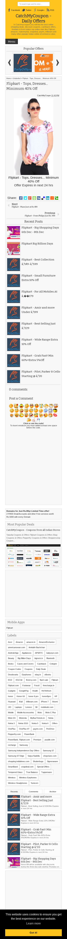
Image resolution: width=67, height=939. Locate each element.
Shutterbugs (38, 761)
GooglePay (24, 691)
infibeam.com (32, 702)
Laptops (18, 707)
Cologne (53, 664)
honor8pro (46, 696)
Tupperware (46, 772)
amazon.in (30, 642)
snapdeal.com (27, 767)
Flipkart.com (13, 685)
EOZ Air (19, 680)
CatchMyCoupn (44, 95)
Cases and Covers (25, 664)
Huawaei (12, 702)
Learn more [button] (33, 923)
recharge (12, 745)
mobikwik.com (47, 707)
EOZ (10, 680)
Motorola (23, 718)
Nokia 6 (45, 723)
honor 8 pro (33, 696)
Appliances (26, 653)
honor (10, 696)
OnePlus (12, 729)
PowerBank (29, 734)
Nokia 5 (35, 723)
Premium (37, 740)
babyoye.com (52, 653)
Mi (36, 707)
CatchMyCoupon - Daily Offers (33, 18)
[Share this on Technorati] (56, 198)
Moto (40, 712)
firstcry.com (31, 680)
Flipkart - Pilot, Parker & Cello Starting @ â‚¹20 (39, 857)
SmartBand (13, 767)
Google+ (40, 10)
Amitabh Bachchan (37, 647)
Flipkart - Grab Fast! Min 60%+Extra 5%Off (36, 843)
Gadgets (12, 691)
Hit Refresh (46, 691)
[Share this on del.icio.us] (43, 198)
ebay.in (38, 675)
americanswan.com (16, 647)
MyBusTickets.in (37, 718)
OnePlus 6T (24, 729)
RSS (52, 10)
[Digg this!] (38, 198)
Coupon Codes (14, 669)
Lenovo (28, 707)
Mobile (11, 712)
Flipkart (9, 628)
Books (11, 664)
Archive (52, 792)
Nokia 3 (11, 723)
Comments (33, 792)
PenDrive (50, 729)
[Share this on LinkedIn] (47, 198)
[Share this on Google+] (29, 198)
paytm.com (38, 729)
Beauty (11, 658)
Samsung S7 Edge (16, 756)
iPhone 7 (45, 702)
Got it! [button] (33, 932)
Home (8, 78)
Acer (10, 642)
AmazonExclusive (46, 642)
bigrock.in (38, 658)
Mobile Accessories (25, 712)
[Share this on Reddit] (52, 198)
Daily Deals (41, 669)
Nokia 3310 (23, 723)
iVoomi (55, 702)
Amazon (19, 642)
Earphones (26, 675)
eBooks (47, 675)
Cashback (41, 664)
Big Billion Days (24, 658)
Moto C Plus (50, 712)
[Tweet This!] (25, 198)
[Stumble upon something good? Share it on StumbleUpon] (34, 198)
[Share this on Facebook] (21, 198)
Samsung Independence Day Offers (23, 750)
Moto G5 (12, 718)
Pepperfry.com (14, 734)
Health (35, 691)
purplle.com (50, 740)
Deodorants (13, 675)
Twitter (28, 10)
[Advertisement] (33, 593)
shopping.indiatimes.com (18, 761)
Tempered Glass (15, 772)
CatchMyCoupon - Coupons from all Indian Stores (33, 530)
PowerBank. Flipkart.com (19, 740)
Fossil (36, 685)
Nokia (50, 718)
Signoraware (52, 761)
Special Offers (43, 767)
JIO (9, 707)
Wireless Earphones (28, 777)
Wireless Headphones (17, 783)
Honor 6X (21, 696)
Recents (14, 792)
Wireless (12, 777)
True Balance (32, 772)
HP (55, 696)
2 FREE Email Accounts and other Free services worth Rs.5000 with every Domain (30, 514)
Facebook (15, 10)
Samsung (23, 745)
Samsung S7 (48, 750)
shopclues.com (49, 756)
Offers (55, 723)
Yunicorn (34, 783)
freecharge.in (48, 685)
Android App (13, 653)
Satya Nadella (34, 756)
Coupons (29, 669)
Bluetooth (50, 658)
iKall (21, 702)
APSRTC (39, 653)
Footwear (26, 685)
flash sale (44, 680)
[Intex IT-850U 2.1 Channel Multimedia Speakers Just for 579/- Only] (22, 62)
